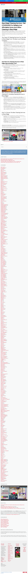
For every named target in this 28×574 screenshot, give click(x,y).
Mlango (2, 346)
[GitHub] (27, 2)
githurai (2, 258)
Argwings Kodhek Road (4, 178)
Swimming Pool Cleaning (4, 450)
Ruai (1, 423)
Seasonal (2, 431)
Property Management (4, 406)
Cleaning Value (3, 211)
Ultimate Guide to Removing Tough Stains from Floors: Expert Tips (10, 162)
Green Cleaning (3, 261)
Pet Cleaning (2, 392)
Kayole (2, 306)
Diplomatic (2, 226)
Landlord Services (3, 322)
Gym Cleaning (3, 264)
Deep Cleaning (3, 224)
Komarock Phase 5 (3, 319)
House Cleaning (3, 275)
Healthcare (2, 269)
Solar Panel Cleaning (4, 440)
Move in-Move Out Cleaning (5, 525)
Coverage (24, 547)
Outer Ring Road (3, 387)
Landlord (2, 321)
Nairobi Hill (2, 365)
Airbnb (2, 171)
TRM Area (2, 457)
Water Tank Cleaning (4, 471)
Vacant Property (3, 464)
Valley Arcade (3, 466)
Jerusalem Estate (3, 291)
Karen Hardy (2, 302)
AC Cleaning (2, 168)
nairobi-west (2, 368)
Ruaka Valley (2, 425)
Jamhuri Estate (3, 288)
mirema (2, 344)
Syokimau (2, 451)
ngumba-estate (3, 376)
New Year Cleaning (3, 371)
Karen (1, 300)
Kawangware (2, 305)
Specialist (2, 443)
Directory (24, 550)
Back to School (3, 184)
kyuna (1, 320)
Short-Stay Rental (3, 437)
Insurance (2, 286)
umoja (1, 458)
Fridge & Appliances (4, 252)
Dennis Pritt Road (3, 225)
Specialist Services (3, 444)
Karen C (2, 301)
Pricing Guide (3, 401)
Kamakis (2, 298)
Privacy (2, 402)
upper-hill (2, 462)
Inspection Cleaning (3, 285)
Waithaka (2, 467)
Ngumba (2, 375)
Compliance (2, 215)
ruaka (1, 424)
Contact (2, 219)
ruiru (1, 427)
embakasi (2, 238)
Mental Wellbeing (3, 342)
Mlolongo (2, 348)
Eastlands (2, 231)
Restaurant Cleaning (3, 415)
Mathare (2, 338)
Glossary (24, 549)
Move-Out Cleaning (3, 356)
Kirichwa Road (3, 315)
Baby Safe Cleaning (3, 183)
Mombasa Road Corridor (4, 350)
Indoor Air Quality (3, 282)
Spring (2, 446)
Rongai (2, 420)
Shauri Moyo (2, 436)
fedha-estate (3, 246)
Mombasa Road (3, 349)
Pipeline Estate (3, 395)
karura (2, 303)
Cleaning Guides (3, 206)
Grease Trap (2, 260)
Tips (1, 456)
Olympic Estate (3, 382)
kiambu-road (2, 309)
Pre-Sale (2, 400)
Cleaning (2, 203)
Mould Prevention (3, 352)
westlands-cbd (3, 474)
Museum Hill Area (3, 357)
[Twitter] (24, 572)
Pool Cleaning (3, 397)
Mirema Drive (3, 345)
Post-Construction (3, 398)
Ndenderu (2, 369)
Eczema (2, 235)
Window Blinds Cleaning (4, 475)
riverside (2, 419)
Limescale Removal (3, 327)
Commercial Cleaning (4, 213)
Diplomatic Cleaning (3, 227)
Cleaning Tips (3, 210)
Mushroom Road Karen (4, 358)
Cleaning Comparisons (4, 204)
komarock (2, 318)
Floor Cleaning (3, 250)
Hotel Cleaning (3, 274)
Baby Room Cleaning (4, 181)
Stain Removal (3, 448)
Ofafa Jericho (3, 379)
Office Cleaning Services (4, 519)
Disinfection (2, 228)
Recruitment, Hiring (3, 408)
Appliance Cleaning (3, 176)
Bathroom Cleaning (3, 188)
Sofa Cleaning (3, 438)
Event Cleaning (3, 241)
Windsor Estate (3, 477)
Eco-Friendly (2, 233)
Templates (2, 452)
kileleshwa (2, 312)
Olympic (2, 381)
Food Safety (2, 251)
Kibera (2, 310)
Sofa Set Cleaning (3, 439)
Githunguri (2, 257)
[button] (14, 3)
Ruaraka (2, 426)
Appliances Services (4, 177)
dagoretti (2, 222)
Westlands (2, 473)
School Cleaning (3, 430)
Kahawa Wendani (3, 296)
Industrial (2, 283)
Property (2, 403)
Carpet (2, 195)
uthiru (1, 463)
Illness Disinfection (3, 279)
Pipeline (2, 394)
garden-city (2, 255)
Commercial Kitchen (4, 214)
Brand (1, 191)
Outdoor (2, 385)
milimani (2, 343)
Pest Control (2, 390)
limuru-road (2, 329)
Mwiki (1, 360)
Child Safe (2, 199)
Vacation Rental (3, 465)
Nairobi (2, 361)
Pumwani (2, 407)
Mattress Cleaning (3, 339)
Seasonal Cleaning (3, 432)
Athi (1, 180)
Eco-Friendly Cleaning (4, 234)
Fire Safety (2, 248)
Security (2, 433)
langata (2, 323)
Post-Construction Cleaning (5, 399)
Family (2, 244)
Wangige (2, 468)
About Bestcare (3, 167)
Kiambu (2, 307)
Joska (1, 292)
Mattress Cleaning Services (5, 522)
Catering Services (3, 198)
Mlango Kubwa (3, 347)
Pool (1, 396)
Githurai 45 (2, 259)
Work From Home (3, 480)
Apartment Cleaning (4, 175)
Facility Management (4, 243)
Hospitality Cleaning (3, 273)
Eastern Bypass (3, 229)
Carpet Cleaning (3, 196)
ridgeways (2, 418)
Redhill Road (2, 409)
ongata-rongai (3, 383)
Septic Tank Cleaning (4, 435)
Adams (2, 169)
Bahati (2, 185)
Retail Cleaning (3, 416)
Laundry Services (3, 324)
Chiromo (2, 200)
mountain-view (3, 353)
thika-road (2, 454)
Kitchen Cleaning (3, 316)
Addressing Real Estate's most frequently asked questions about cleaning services (12, 158)
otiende (2, 384)
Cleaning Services (3, 209)
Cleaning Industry (3, 207)
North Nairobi (3, 377)
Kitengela (2, 317)
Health (2, 268)
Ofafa (1, 378)
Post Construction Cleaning (5, 523)
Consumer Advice (3, 216)
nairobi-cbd (2, 367)
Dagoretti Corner (3, 223)
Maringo (2, 335)
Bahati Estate (3, 186)
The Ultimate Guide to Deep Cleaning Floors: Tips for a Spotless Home (11, 161)
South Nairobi (3, 441)
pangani (2, 388)
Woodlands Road (3, 478)
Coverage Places (3, 221)
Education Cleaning (3, 236)
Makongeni (2, 333)
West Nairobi (2, 472)
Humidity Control (3, 277)
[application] (14, 493)
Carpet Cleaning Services (4, 521)
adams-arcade (3, 170)
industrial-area (3, 284)
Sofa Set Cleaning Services (4, 520)
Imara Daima (2, 281)
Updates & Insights (3, 459)
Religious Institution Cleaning (5, 410)
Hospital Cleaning (3, 271)
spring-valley (2, 447)
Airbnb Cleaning (3, 172)
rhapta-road (2, 417)
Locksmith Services (3, 330)
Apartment (2, 174)
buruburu (2, 192)
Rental (2, 413)
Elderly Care (2, 237)
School (2, 429)
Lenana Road (2, 326)
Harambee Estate (3, 266)
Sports (2, 445)
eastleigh (2, 232)
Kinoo (1, 314)
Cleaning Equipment (4, 205)
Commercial (2, 212)
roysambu (2, 422)
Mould (1, 351)
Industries (24, 551)
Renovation (2, 412)
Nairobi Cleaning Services (4, 363)
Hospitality (2, 272)
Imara (1, 280)
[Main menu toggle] (26, 5)
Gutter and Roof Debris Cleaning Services (7, 159)
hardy (1, 267)
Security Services (3, 434)
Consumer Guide (3, 218)
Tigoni (1, 455)
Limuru (2, 328)
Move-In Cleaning (3, 354)
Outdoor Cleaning (3, 386)
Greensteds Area (3, 262)
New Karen (2, 370)
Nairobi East (2, 364)
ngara (1, 372)
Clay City (2, 202)
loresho (2, 331)
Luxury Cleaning (3, 332)
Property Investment (4, 405)
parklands (2, 389)
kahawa (2, 294)
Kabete (2, 293)
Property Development (4, 404)
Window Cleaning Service (4, 526)
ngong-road (2, 374)
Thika (1, 453)
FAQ (1, 245)
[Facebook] (26, 2)
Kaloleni (2, 297)
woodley (2, 479)
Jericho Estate (3, 290)
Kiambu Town (3, 308)
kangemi (2, 299)
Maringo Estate (3, 336)
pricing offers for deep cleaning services (12, 514)
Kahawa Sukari (3, 295)
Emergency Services (4, 239)
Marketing (2, 337)
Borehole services (3, 190)
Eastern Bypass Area (4, 230)
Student (2, 449)
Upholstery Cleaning (4, 461)
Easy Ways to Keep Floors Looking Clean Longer (8, 160)
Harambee (2, 265)
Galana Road (2, 254)
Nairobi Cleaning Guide (4, 362)
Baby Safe (2, 182)
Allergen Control (3, 173)
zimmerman (2, 481)
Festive (2, 247)
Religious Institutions (3, 411)
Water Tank (2, 470)
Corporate (2, 220)
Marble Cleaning (3, 334)
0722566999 (2, 559)
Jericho (2, 289)
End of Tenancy (3, 240)
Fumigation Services (4, 253)
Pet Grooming (3, 393)
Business (2, 193)
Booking (2, 189)
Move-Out (2, 355)
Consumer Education (4, 217)
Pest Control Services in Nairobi (8, 141)
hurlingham (2, 278)
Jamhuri (2, 287)
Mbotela (2, 341)
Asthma (2, 179)
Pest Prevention (3, 391)
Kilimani (2, 313)
